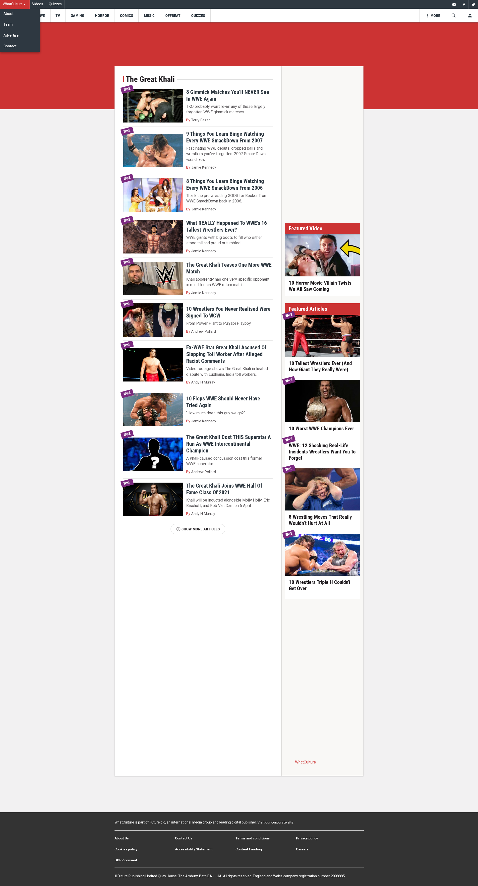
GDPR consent (126, 860)
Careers (302, 849)
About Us (122, 838)
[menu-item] (40, 15)
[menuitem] (15, 4)
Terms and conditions (253, 838)
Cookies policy (126, 849)
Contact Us (183, 838)
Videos (37, 4)
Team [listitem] (8, 24)
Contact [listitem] (9, 46)
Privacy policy (307, 838)
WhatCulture (305, 762)
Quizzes (55, 4)
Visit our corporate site (275, 822)
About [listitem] (8, 14)
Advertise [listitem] (11, 35)
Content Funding (249, 849)
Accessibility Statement (194, 849)
